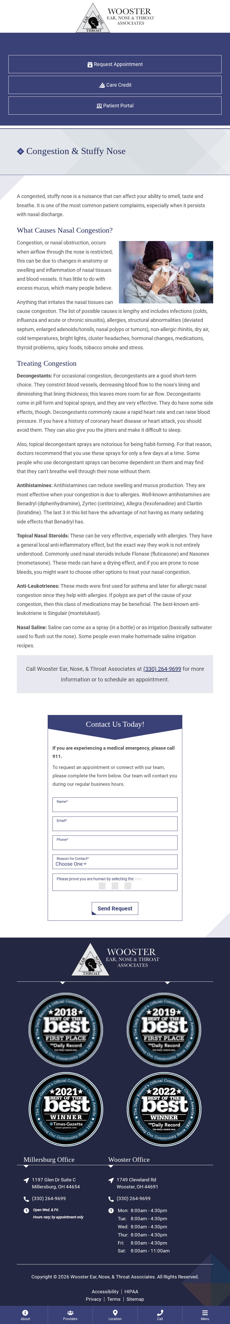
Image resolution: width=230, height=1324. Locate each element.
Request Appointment (118, 64)
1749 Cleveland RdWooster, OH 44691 (137, 1183)
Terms (114, 1299)
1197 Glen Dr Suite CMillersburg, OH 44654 (56, 1183)
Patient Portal (118, 105)
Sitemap (135, 1299)
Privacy (93, 1299)
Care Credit (118, 85)
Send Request (115, 908)
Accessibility (105, 1291)
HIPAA (131, 1291)
